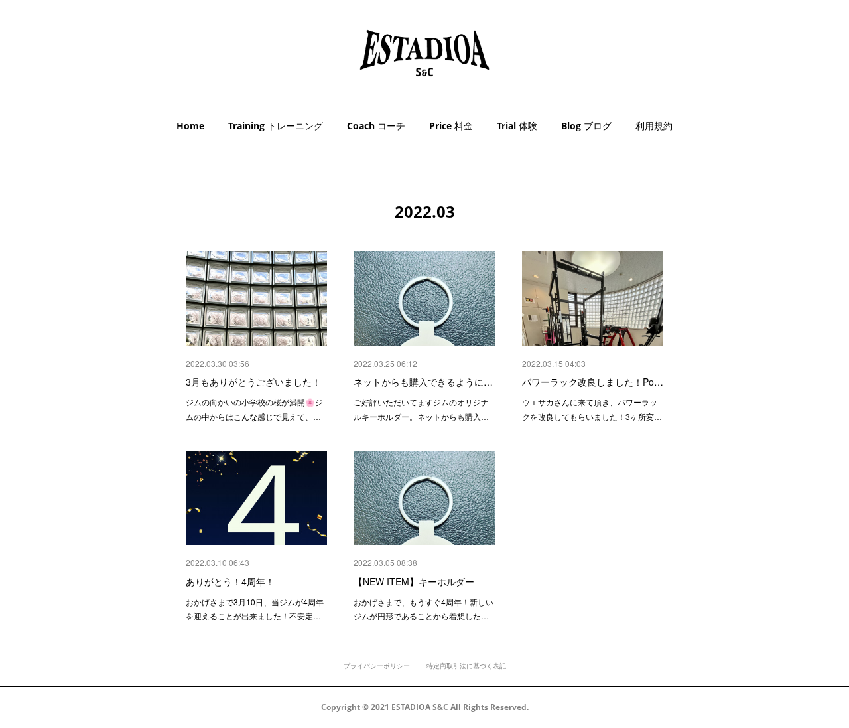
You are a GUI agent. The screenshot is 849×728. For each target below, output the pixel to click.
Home (190, 125)
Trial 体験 (517, 125)
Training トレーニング (275, 125)
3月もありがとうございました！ (253, 381)
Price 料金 (451, 125)
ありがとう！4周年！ (230, 581)
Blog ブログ (586, 125)
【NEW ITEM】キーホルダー (414, 581)
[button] (190, 126)
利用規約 (654, 125)
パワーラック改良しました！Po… (592, 381)
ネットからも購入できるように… (423, 381)
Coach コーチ (376, 125)
